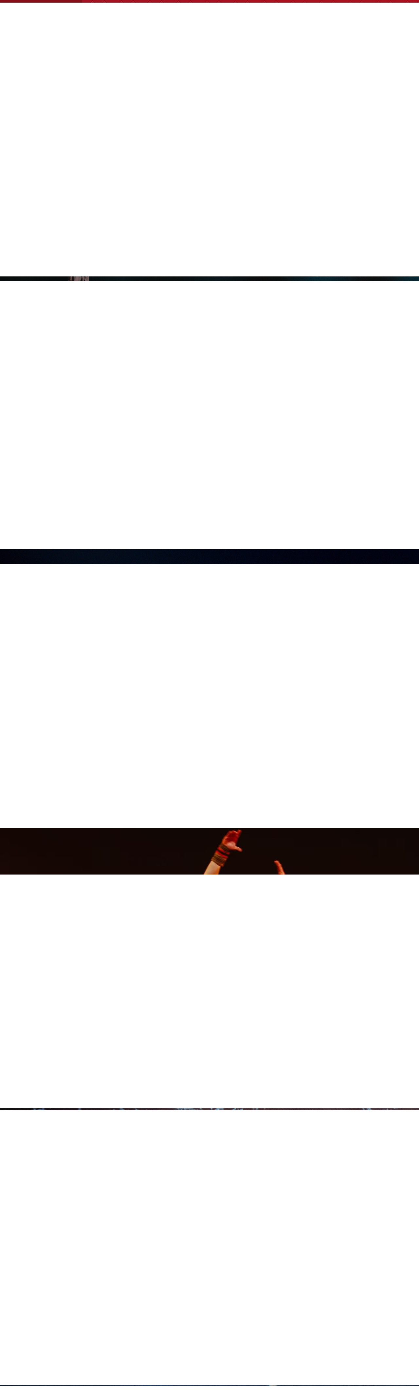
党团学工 (149, 53)
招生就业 (216, 53)
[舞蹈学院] (72, 11)
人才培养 (249, 53)
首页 (88, 53)
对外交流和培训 (291, 53)
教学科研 (183, 53)
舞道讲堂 (397, 53)
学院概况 (116, 53)
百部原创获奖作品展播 (348, 53)
